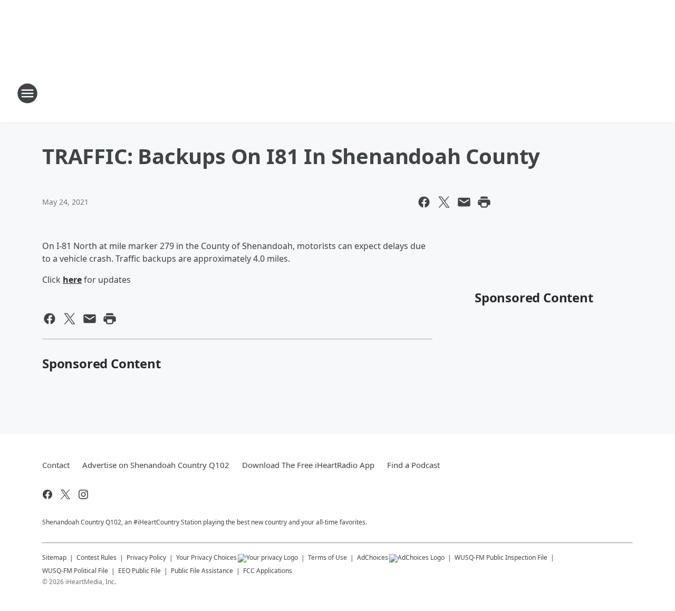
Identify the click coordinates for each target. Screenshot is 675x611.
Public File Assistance (202, 570)
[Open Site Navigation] (27, 93)
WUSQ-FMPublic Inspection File (501, 557)
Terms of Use (327, 557)
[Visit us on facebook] (47, 494)
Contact (56, 465)
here (72, 279)
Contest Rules (96, 557)
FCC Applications (267, 570)
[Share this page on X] (444, 202)
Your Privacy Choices (206, 557)
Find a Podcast (413, 465)
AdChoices (372, 557)
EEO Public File (139, 570)
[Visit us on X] (65, 494)
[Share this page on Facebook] (424, 202)
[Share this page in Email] (464, 202)
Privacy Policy (146, 557)
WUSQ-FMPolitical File (75, 570)
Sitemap (54, 557)
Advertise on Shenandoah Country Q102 (155, 465)
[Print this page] (484, 202)
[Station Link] (337, 94)
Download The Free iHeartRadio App (308, 465)
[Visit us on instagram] (83, 494)
